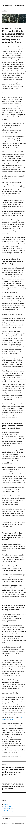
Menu (4, 10)
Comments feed (8, 809)
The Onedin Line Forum (13, 5)
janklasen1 (7, 756)
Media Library (6, 818)
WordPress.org (8, 811)
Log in (6, 804)
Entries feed (7, 806)
